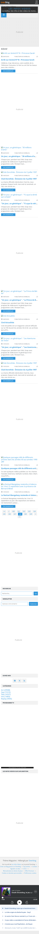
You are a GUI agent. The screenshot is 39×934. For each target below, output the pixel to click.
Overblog (32, 860)
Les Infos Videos (20, 8)
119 (25, 514)
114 (34, 511)
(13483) (5, 696)
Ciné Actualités (7, 322)
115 (4, 514)
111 (19, 511)
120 (31, 514)
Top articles (26, 866)
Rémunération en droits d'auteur (13, 871)
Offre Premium (29, 871)
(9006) (6, 699)
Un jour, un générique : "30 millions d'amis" (20, 156)
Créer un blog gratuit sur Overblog (10, 866)
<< (4, 511)
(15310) (6, 692)
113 (29, 511)
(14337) (6, 694)
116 (9, 514)
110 (13, 511)
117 (15, 514)
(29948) (5, 690)
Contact (34, 866)
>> (19, 517)
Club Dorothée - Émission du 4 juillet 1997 (19, 370)
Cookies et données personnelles (12, 873)
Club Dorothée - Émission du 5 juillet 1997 (19, 179)
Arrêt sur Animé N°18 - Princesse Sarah (17, 60)
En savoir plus (8, 71)
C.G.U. (25, 869)
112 (24, 511)
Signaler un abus (15, 869)
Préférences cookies (30, 873)
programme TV (14, 767)
